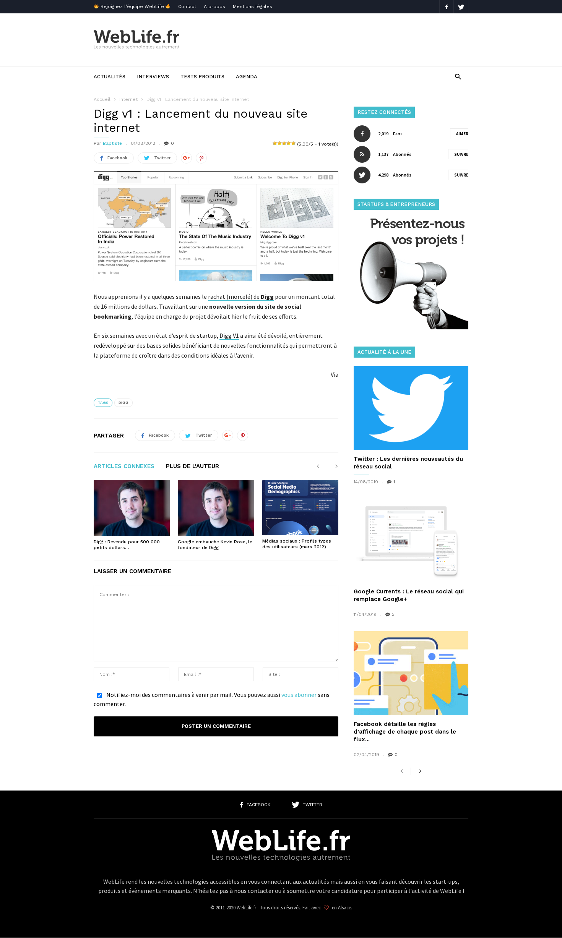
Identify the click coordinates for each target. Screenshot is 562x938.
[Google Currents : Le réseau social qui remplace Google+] (411, 541)
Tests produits (202, 76)
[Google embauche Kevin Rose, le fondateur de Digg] (216, 508)
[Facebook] (446, 6)
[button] (457, 76)
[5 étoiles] (293, 143)
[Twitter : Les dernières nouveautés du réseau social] (411, 408)
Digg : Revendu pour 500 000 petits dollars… (127, 544)
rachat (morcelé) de (241, 296)
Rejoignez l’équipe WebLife (132, 6)
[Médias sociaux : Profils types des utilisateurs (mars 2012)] (300, 507)
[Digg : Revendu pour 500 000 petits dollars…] (132, 508)
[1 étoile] (275, 143)
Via (334, 374)
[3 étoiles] (284, 143)
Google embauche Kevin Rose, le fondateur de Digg (215, 544)
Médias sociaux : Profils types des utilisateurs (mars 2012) (296, 543)
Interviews (153, 76)
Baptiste (112, 143)
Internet (128, 99)
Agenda (246, 76)
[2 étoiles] (279, 143)
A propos (214, 6)
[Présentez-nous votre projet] (411, 327)
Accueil (102, 99)
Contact (187, 6)
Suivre (461, 154)
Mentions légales (252, 6)
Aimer (462, 133)
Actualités (109, 76)
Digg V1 (229, 335)
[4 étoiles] (288, 143)
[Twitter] (461, 6)
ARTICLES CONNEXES (124, 466)
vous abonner (299, 694)
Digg (123, 402)
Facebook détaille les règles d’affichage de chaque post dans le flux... (405, 732)
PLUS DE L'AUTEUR (192, 466)
